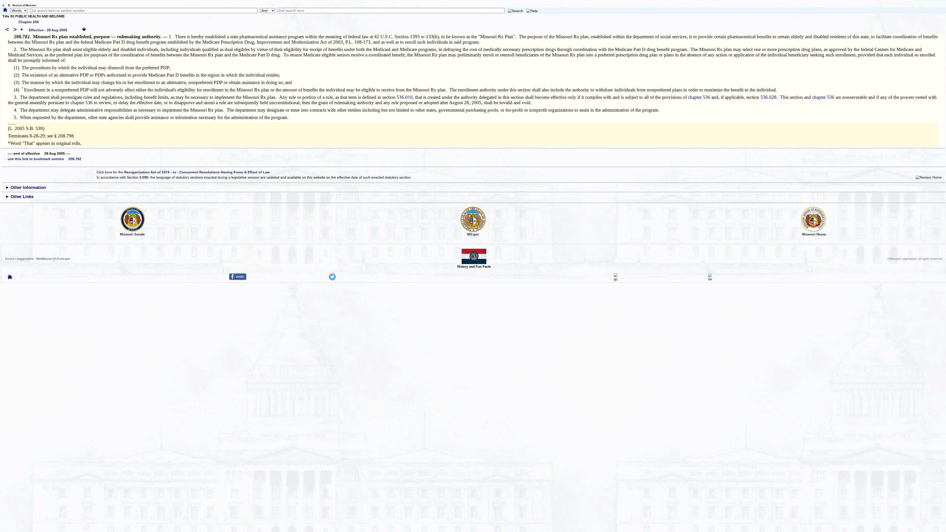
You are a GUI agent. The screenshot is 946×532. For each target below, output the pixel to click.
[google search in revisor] (615, 279)
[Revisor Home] (9, 278)
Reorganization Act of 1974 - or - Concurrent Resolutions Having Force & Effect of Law (197, 172)
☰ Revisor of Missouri (20, 5)
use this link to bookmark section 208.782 (44, 159)
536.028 (768, 97)
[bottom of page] (84, 30)
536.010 (405, 97)
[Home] (5, 10)
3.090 (143, 177)
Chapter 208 (28, 22)
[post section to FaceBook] (237, 279)
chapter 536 (699, 97)
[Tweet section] (332, 279)
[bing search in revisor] (710, 279)
